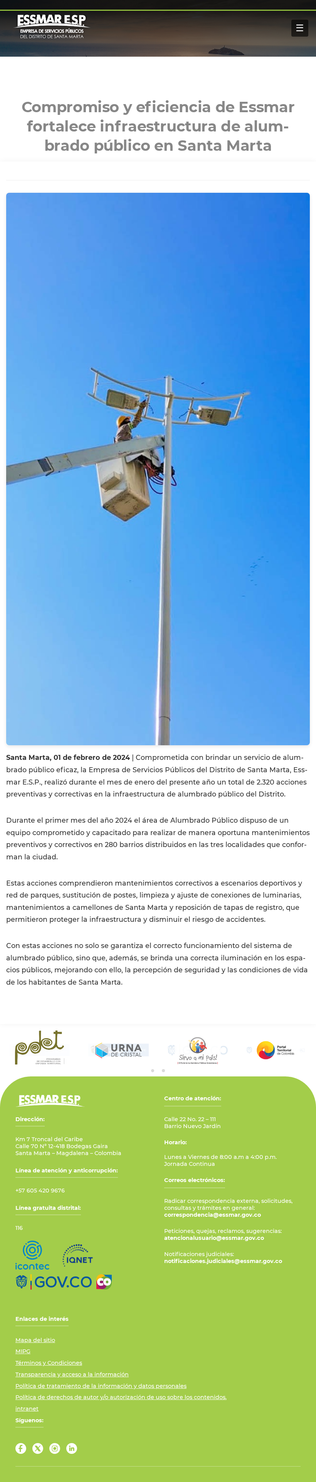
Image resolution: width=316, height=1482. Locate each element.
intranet (27, 1408)
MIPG (22, 1351)
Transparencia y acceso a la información (72, 1374)
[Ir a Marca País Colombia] (104, 1282)
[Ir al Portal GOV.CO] (53, 1282)
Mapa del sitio (35, 1340)
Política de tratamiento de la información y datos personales (101, 1386)
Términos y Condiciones (48, 1362)
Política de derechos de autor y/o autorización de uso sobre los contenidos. (121, 1397)
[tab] (152, 1070)
